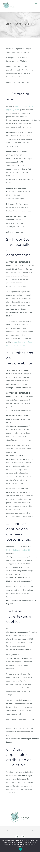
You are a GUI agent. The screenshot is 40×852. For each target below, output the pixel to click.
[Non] (38, 845)
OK (20, 849)
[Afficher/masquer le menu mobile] (36, 4)
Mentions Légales (30, 830)
